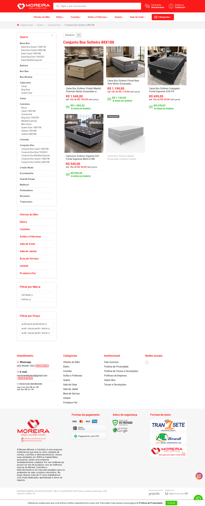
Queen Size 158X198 (31, 127)
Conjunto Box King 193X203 (34, 152)
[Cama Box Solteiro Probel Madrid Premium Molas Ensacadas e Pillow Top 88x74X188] (84, 79)
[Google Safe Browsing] (120, 430)
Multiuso (24, 184)
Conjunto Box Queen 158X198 (35, 159)
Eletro (66, 366)
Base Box (25, 43)
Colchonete (26, 114)
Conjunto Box (54, 25)
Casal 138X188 (28, 111)
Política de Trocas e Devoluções (121, 371)
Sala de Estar (70, 384)
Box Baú (24, 71)
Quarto (40, 25)
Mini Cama (26, 124)
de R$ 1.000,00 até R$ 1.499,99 (35, 329)
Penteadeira (26, 190)
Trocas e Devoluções (115, 384)
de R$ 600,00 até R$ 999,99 (34, 324)
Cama (23, 98)
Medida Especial (29, 121)
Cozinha (67, 371)
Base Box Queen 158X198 (33, 47)
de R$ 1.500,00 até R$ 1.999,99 (35, 333)
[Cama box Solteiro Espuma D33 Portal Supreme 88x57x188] (84, 146)
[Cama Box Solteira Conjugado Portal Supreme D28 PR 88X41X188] (167, 79)
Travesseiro (26, 202)
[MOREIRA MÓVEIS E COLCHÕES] (33, 6)
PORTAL (26, 300)
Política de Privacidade (116, 366)
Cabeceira (25, 82)
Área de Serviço (71, 393)
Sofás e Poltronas (72, 375)
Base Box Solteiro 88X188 (33, 50)
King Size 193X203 (30, 118)
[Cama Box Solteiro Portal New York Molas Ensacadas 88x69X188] (125, 79)
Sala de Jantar (70, 389)
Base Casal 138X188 (31, 53)
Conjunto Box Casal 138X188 (35, 149)
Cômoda (24, 139)
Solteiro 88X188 (28, 134)
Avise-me (125, 176)
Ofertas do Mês (71, 362)
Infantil (66, 398)
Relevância (69, 35)
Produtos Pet (70, 402)
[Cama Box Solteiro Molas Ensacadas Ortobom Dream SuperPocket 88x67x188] (125, 146)
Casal (24, 86)
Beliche (24, 65)
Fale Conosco (111, 362)
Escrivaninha (26, 173)
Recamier (25, 196)
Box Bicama (26, 77)
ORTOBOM (27, 295)
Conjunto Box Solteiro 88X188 (35, 162)
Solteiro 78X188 (28, 131)
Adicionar (89, 88)
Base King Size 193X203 (32, 57)
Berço (24, 108)
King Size (25, 90)
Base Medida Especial (31, 60)
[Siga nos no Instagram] (147, 362)
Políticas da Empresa (115, 375)
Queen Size (26, 93)
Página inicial (27, 25)
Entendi (171, 503)
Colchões (25, 104)
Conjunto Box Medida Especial (35, 155)
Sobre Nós (109, 380)
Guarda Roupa (27, 179)
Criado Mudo (26, 167)
